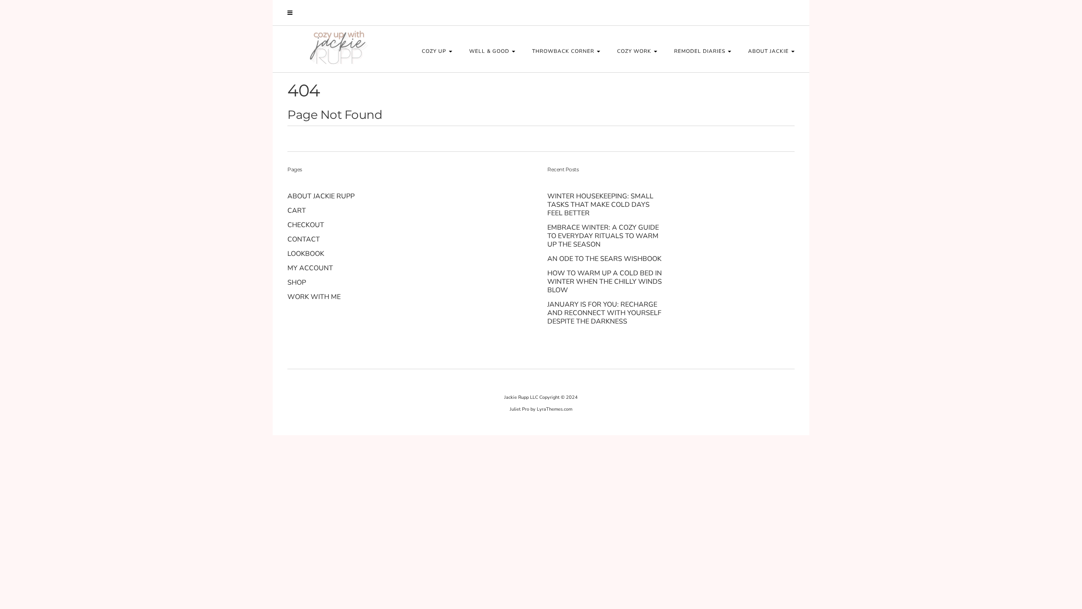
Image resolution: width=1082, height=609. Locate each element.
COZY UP (435, 51)
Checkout (305, 225)
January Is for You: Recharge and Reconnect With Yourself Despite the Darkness (604, 313)
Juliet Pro (519, 409)
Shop (296, 282)
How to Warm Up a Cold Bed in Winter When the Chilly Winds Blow (604, 282)
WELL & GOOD (490, 51)
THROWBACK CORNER (564, 51)
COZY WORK (635, 51)
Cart (296, 210)
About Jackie (769, 51)
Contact (303, 239)
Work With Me (314, 297)
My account (310, 268)
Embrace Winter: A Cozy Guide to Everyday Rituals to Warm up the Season (603, 236)
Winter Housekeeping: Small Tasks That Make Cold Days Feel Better (600, 205)
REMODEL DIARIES (700, 51)
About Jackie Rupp (321, 196)
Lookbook (305, 253)
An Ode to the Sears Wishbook (605, 258)
